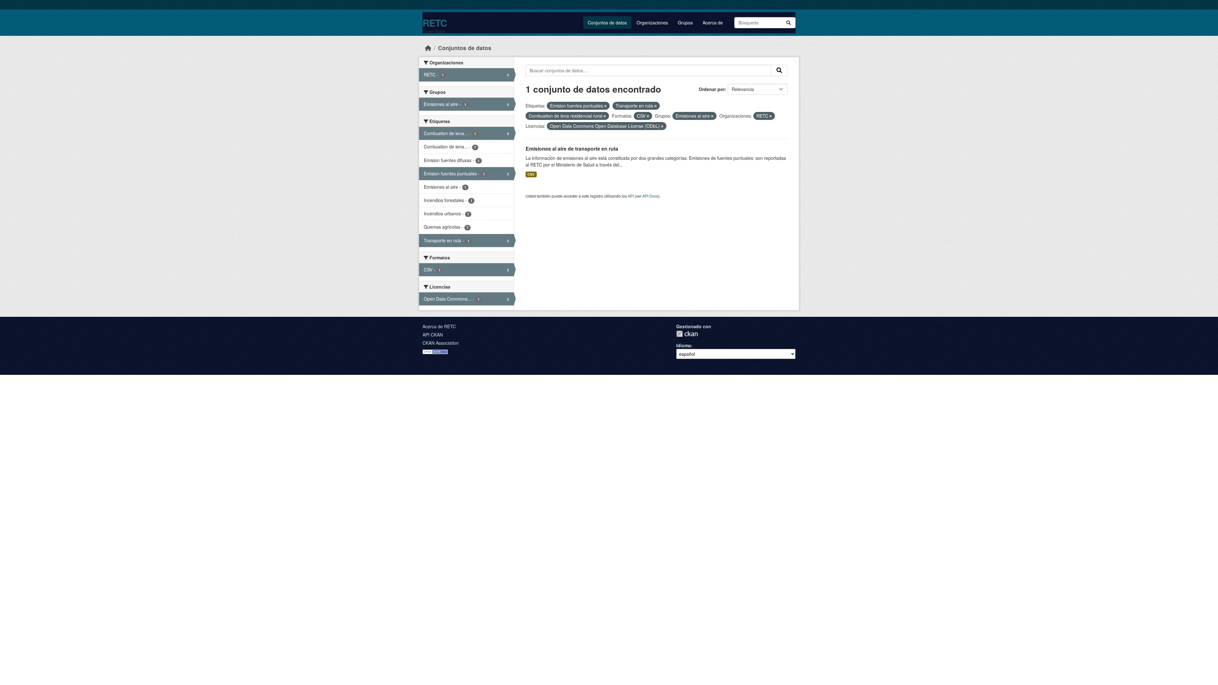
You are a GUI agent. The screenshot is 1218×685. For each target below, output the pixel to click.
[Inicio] (428, 48)
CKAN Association (440, 343)
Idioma (683, 345)
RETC (434, 22)
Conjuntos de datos (607, 22)
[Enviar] (788, 22)
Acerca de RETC (439, 326)
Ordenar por (712, 89)
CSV (530, 174)
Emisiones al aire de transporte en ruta (572, 148)
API (631, 196)
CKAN (687, 333)
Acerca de (713, 22)
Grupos (685, 22)
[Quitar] (605, 105)
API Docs (650, 196)
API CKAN (432, 334)
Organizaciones (652, 22)
